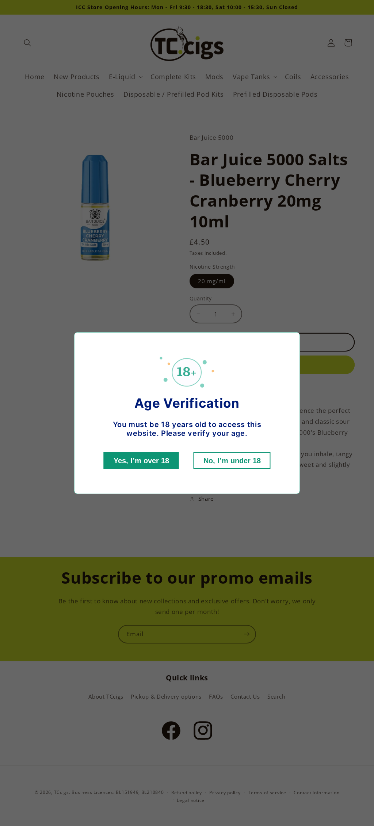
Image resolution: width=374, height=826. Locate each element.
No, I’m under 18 (232, 461)
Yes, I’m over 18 (141, 461)
